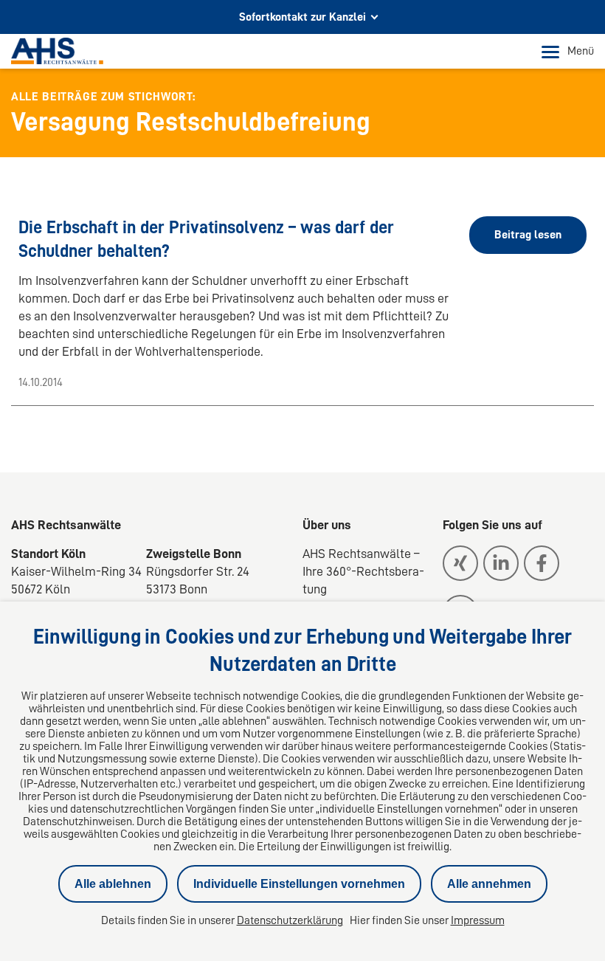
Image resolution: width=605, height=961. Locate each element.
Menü (580, 51)
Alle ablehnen (113, 884)
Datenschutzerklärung (290, 920)
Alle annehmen (489, 884)
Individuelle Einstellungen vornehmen (299, 884)
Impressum (478, 920)
